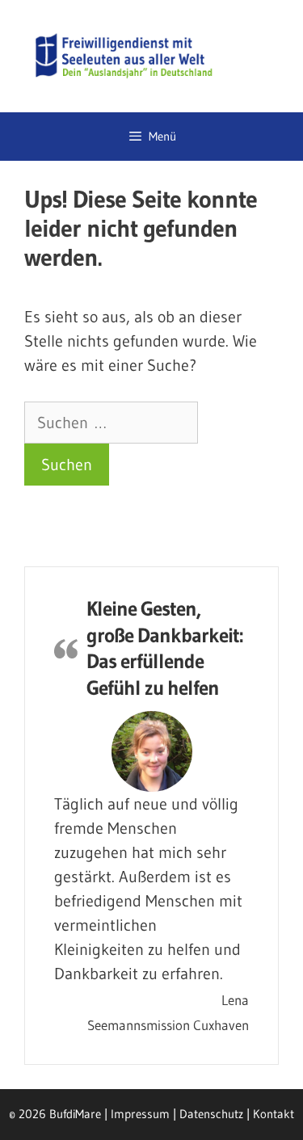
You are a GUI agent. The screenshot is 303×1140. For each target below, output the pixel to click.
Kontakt (273, 1113)
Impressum (140, 1113)
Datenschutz (211, 1113)
